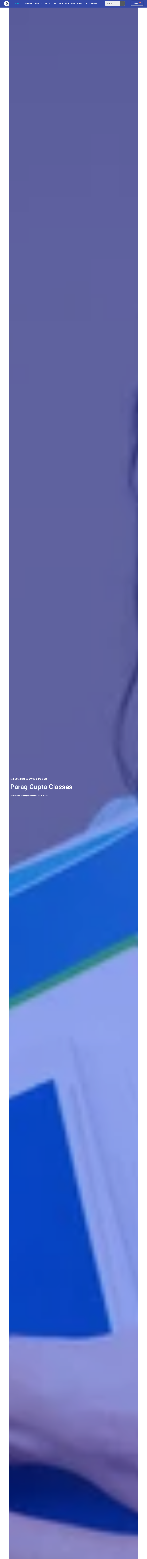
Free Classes (58, 4)
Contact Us (93, 4)
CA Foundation (27, 4)
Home (17, 4)
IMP (50, 4)
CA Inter (36, 4)
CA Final (44, 4)
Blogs (67, 4)
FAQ (86, 4)
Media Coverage (76, 4)
